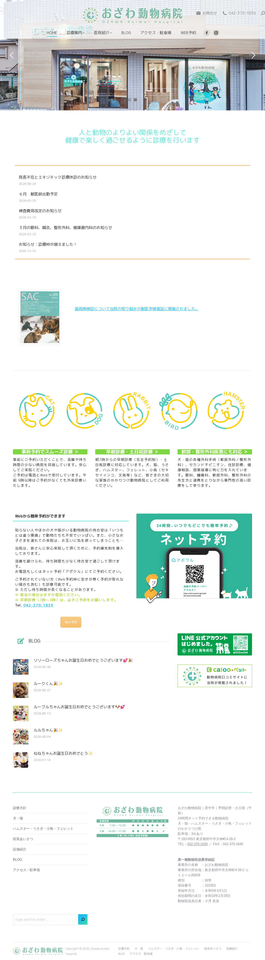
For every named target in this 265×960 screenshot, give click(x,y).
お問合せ (209, 13)
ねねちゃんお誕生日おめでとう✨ (63, 753)
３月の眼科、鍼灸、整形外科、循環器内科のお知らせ (65, 227)
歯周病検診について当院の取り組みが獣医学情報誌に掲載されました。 (137, 308)
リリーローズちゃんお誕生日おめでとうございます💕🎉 (83, 660)
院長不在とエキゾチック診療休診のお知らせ (58, 177)
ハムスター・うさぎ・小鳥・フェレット (43, 829)
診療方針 (19, 808)
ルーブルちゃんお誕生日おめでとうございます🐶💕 (79, 707)
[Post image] (20, 667)
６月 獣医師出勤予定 (38, 194)
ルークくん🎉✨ (48, 683)
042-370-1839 (242, 13)
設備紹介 (19, 849)
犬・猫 (18, 818)
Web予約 (71, 622)
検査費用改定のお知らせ (40, 211)
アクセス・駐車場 (26, 870)
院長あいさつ (23, 839)
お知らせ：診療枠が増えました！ (48, 244)
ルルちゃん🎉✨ (48, 730)
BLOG (17, 860)
